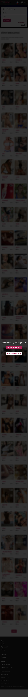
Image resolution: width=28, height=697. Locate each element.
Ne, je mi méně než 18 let (14, 353)
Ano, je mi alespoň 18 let (14, 347)
